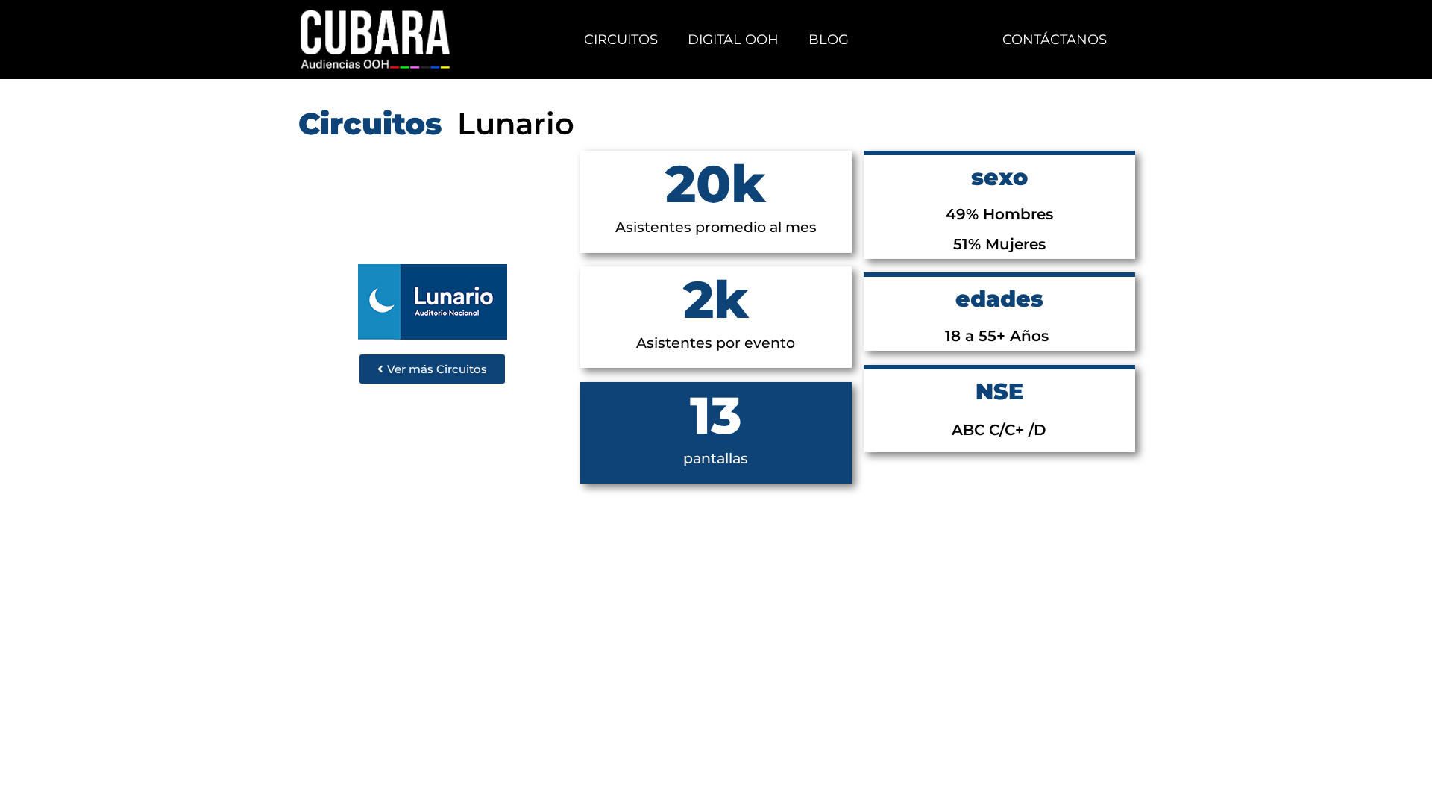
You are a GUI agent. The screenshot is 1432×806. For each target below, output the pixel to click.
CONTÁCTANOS (1054, 39)
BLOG (828, 39)
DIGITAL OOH (733, 39)
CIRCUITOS (621, 39)
